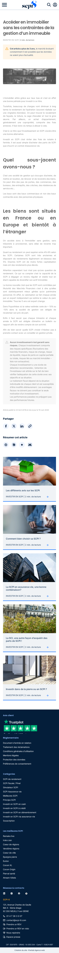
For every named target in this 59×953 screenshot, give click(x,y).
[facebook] (19, 893)
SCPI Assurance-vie (12, 791)
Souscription (9, 820)
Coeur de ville (9, 852)
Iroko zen (7, 840)
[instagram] (12, 893)
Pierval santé (9, 873)
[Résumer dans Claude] (14, 445)
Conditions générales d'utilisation (18, 751)
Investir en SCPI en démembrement (19, 812)
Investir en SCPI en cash (14, 804)
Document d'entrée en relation (17, 743)
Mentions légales (11, 755)
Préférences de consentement (17, 763)
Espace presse (13, 937)
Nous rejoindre (13, 932)
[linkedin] (4, 893)
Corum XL (7, 865)
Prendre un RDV (13, 924)
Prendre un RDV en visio (17, 928)
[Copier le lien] (30, 426)
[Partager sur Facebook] (6, 426)
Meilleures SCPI (10, 796)
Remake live (8, 836)
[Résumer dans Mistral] (30, 445)
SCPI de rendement (12, 779)
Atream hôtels (9, 877)
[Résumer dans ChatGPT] (6, 445)
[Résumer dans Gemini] (22, 445)
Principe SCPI (9, 800)
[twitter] (26, 893)
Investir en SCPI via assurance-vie (19, 816)
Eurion (6, 861)
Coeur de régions (11, 844)
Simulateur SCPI (10, 787)
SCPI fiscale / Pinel (11, 783)
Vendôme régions (11, 848)
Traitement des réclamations (16, 747)
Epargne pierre (10, 857)
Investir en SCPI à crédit (14, 808)
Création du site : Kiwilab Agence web (29, 950)
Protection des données (14, 759)
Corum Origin (9, 869)
